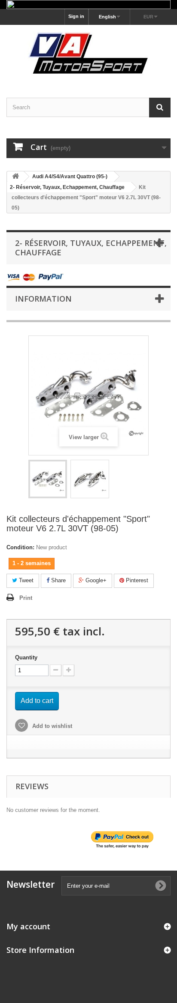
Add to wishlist (51, 726)
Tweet (25, 580)
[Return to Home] (15, 176)
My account (28, 926)
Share (57, 580)
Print (25, 598)
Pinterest (136, 580)
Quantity (26, 657)
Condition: (20, 547)
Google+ (95, 580)
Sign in (76, 16)
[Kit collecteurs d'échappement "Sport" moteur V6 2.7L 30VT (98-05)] (48, 479)
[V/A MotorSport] (88, 53)
